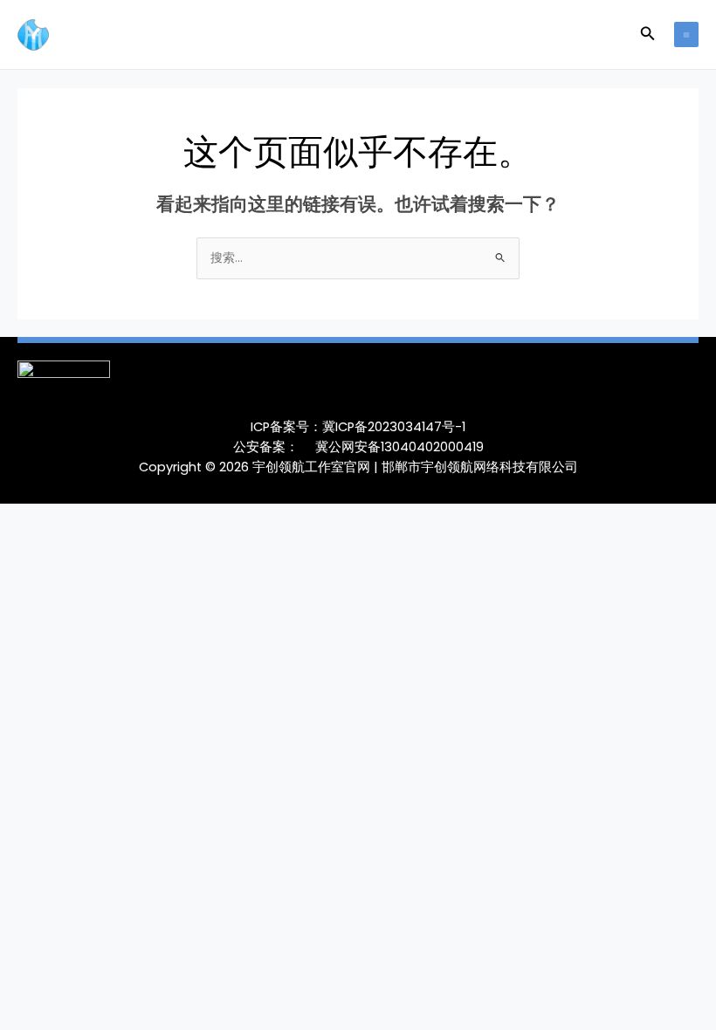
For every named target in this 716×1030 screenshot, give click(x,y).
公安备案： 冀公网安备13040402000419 (358, 447)
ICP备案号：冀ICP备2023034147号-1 (358, 427)
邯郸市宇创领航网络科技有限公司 (480, 467)
